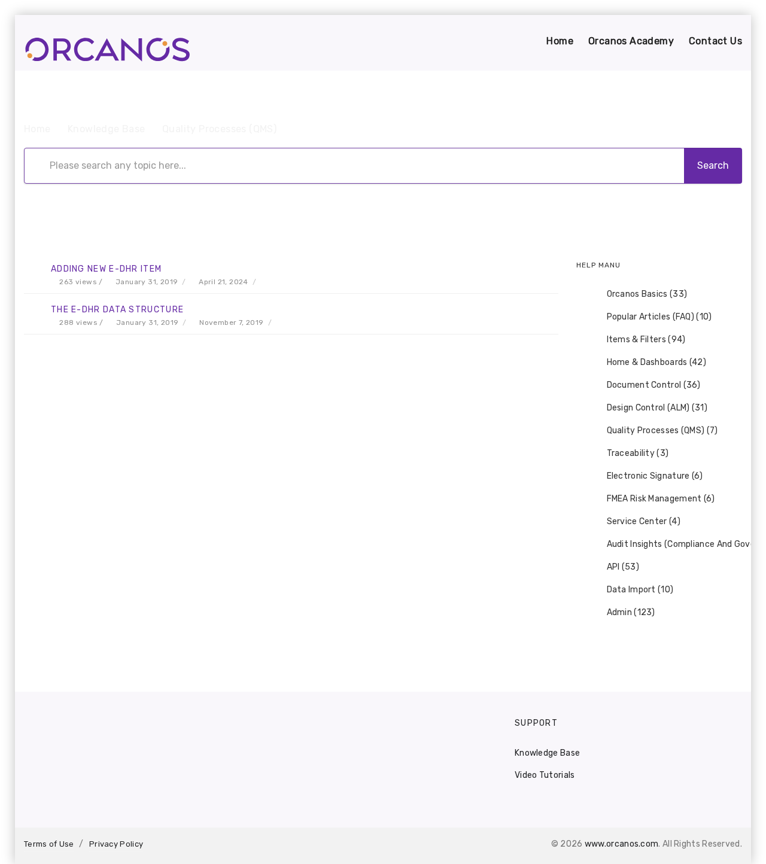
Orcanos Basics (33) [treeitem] (647, 294)
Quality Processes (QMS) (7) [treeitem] (662, 430)
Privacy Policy (116, 843)
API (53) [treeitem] (623, 567)
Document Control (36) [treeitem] (654, 385)
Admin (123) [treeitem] (631, 612)
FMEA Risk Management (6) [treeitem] (661, 499)
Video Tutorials (545, 775)
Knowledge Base (106, 129)
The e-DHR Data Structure (117, 310)
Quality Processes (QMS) (219, 129)
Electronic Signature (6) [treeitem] (655, 476)
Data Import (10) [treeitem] (640, 590)
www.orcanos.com (622, 844)
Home (559, 41)
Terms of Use (49, 843)
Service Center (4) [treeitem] (643, 521)
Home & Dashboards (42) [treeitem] (657, 362)
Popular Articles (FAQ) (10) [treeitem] (659, 317)
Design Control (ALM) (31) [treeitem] (657, 408)
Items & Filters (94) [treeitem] (646, 339)
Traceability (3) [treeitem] (638, 453)
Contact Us (715, 41)
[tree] (659, 453)
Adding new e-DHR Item (106, 269)
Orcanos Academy (631, 41)
